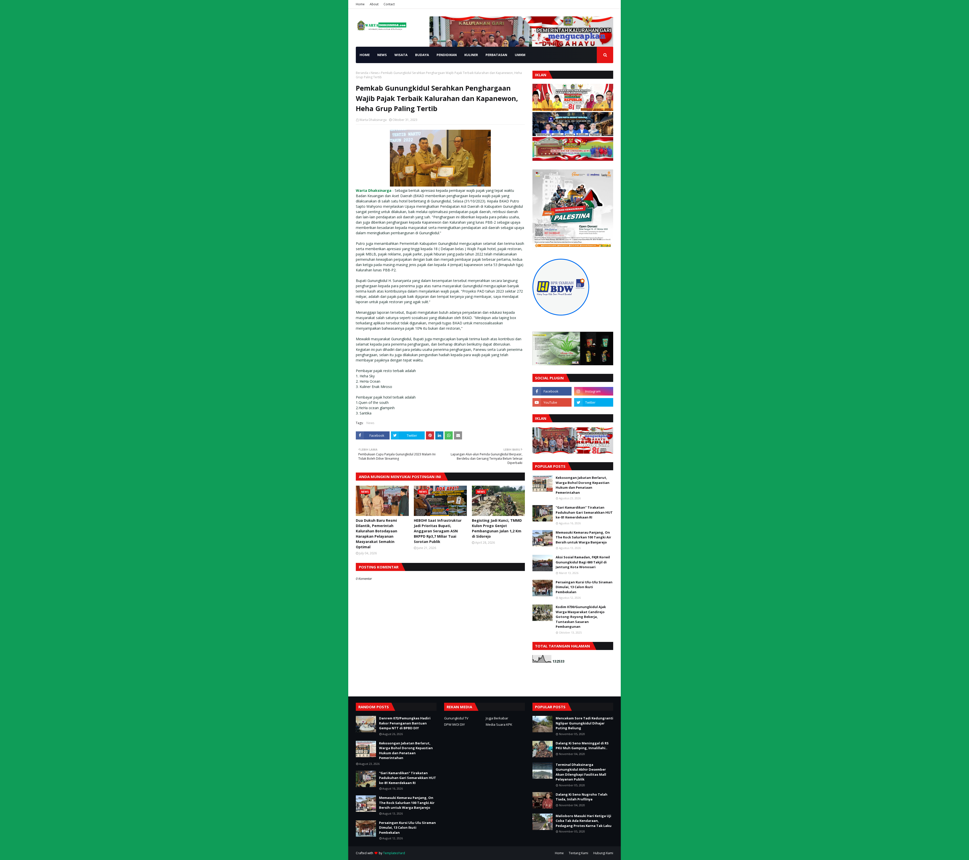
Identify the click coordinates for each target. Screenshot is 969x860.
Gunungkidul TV (456, 718)
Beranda (362, 73)
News (375, 73)
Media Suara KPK (499, 724)
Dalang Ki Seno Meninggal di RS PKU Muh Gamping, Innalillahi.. (582, 745)
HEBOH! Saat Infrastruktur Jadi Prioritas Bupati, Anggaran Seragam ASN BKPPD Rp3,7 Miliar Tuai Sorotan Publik (438, 531)
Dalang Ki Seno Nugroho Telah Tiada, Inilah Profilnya (581, 797)
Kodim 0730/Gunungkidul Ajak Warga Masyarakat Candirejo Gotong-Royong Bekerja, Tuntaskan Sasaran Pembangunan (581, 617)
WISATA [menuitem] (401, 55)
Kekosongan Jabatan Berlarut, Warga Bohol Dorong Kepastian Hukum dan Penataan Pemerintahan (582, 485)
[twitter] (593, 402)
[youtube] (552, 402)
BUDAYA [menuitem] (422, 55)
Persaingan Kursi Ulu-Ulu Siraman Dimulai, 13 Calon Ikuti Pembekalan (584, 587)
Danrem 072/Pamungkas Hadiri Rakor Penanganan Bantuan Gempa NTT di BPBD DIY (404, 723)
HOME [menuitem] (365, 55)
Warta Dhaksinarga (373, 120)
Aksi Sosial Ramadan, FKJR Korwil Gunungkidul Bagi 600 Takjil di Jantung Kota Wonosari (583, 562)
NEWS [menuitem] (382, 55)
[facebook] (552, 391)
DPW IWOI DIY (454, 724)
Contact (389, 4)
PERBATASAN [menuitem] (496, 55)
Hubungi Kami (603, 853)
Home (360, 4)
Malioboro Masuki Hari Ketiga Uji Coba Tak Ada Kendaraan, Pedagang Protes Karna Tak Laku (583, 821)
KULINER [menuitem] (471, 55)
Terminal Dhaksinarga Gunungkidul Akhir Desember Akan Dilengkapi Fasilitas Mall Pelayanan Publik (581, 772)
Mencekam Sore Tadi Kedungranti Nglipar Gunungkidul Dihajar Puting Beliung (584, 723)
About (374, 4)
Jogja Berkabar (497, 718)
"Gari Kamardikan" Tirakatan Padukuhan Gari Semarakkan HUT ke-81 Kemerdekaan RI (584, 512)
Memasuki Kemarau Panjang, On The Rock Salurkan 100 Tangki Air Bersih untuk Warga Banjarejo (583, 537)
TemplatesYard (394, 853)
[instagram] (593, 391)
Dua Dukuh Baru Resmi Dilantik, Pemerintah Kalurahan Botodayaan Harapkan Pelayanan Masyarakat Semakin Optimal (376, 533)
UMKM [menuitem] (520, 55)
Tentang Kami (578, 853)
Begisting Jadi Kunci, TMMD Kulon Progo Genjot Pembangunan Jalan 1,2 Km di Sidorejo (497, 528)
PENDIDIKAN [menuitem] (447, 55)
